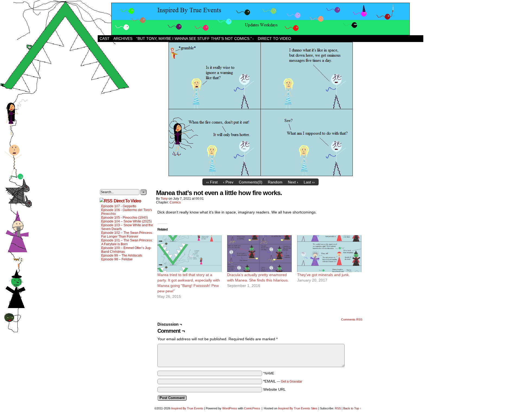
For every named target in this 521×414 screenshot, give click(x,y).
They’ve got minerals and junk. (323, 275)
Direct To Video (127, 201)
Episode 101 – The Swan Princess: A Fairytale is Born (127, 242)
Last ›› (309, 182)
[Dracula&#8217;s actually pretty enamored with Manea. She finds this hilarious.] (259, 253)
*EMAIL (282, 381)
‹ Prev (228, 182)
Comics (175, 202)
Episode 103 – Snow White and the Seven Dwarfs (127, 227)
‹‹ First (212, 182)
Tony (164, 198)
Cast (105, 38)
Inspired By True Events (187, 408)
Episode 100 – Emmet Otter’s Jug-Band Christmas (126, 250)
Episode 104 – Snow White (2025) (126, 221)
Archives (122, 38)
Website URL (274, 389)
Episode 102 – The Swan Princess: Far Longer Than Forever (127, 234)
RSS (338, 408)
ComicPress (252, 408)
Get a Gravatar (291, 381)
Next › (293, 182)
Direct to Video (274, 38)
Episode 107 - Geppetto (118, 206)
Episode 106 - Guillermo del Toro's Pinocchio (126, 212)
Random (275, 182)
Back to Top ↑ (352, 408)
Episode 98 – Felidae (117, 259)
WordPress (229, 408)
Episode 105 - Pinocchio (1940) (124, 217)
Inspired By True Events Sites (297, 408)
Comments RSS (351, 319)
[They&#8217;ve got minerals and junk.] (329, 253)
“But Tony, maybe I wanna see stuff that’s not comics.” (195, 38)
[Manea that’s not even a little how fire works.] (261, 175)
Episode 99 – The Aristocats (121, 255)
